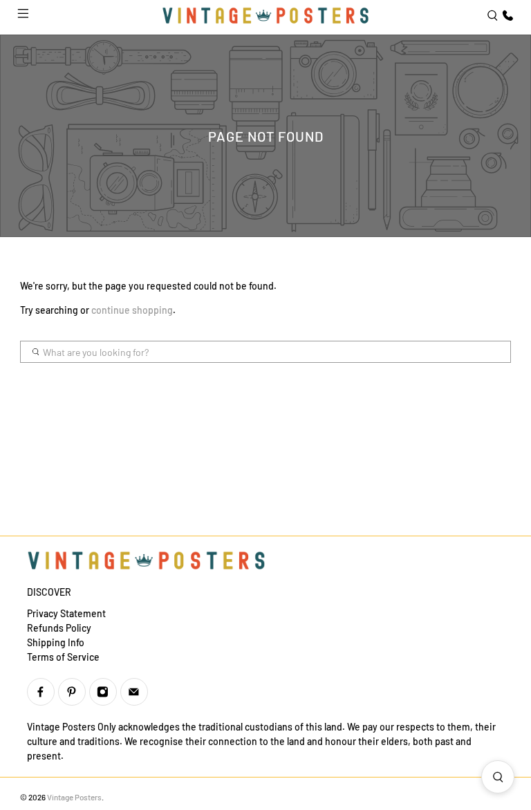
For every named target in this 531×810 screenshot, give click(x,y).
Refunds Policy (59, 628)
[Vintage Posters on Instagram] (103, 692)
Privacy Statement (66, 613)
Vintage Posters (74, 797)
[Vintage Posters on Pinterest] (72, 692)
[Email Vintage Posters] (134, 692)
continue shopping (132, 310)
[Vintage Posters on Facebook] (41, 692)
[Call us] (506, 15)
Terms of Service (63, 657)
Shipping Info (55, 642)
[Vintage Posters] (265, 15)
